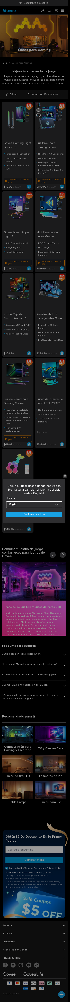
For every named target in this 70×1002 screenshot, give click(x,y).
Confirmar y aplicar (34, 514)
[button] (34, 504)
